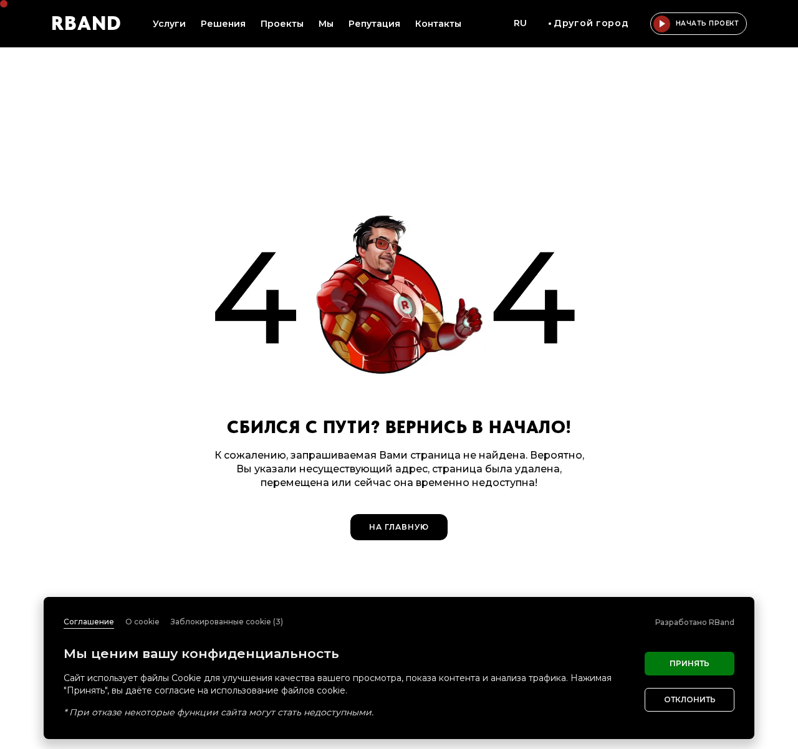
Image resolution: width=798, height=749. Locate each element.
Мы (326, 23)
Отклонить (690, 699)
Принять (689, 663)
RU (520, 23)
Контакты (438, 23)
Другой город (591, 23)
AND (86, 23)
